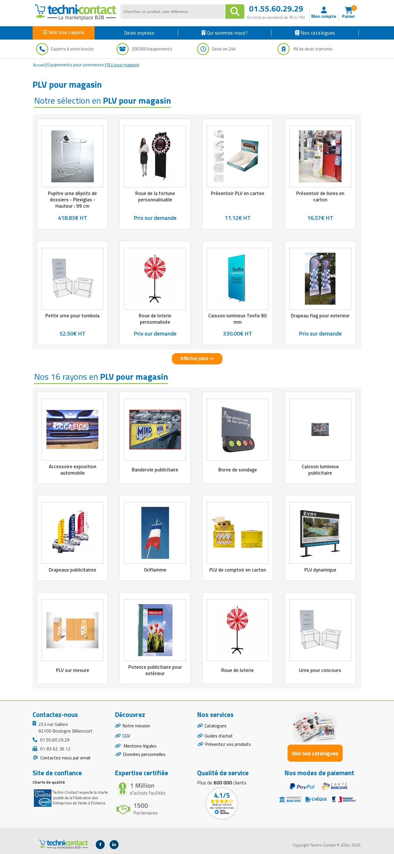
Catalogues (215, 725)
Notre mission (136, 725)
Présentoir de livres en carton (320, 196)
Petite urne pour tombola (72, 315)
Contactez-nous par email (64, 758)
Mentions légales (139, 745)
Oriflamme (155, 570)
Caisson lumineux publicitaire (320, 470)
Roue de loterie (237, 670)
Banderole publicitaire (155, 469)
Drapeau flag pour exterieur (320, 315)
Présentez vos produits (228, 744)
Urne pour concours (320, 670)
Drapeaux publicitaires (72, 570)
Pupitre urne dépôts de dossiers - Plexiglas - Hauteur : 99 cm (72, 200)
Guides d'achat (218, 735)
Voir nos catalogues (315, 753)
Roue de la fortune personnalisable (155, 196)
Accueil (39, 65)
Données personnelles (144, 754)
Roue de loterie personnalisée (155, 319)
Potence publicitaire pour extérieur (155, 670)
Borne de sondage (237, 469)
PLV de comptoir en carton (237, 570)
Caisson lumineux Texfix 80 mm (237, 319)
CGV (126, 735)
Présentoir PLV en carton (237, 193)
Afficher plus (194, 358)
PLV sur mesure (72, 670)
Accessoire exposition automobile (72, 470)
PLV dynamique (320, 570)
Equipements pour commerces (75, 64)
